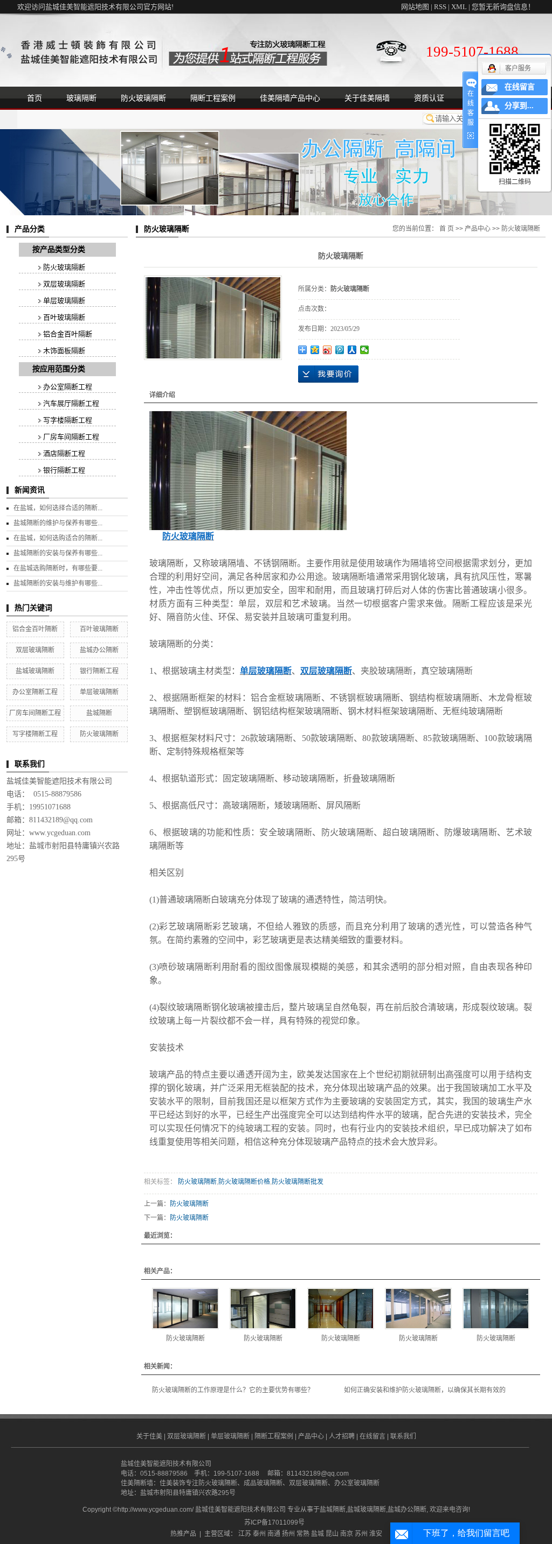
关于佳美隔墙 (367, 98)
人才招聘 (342, 1436)
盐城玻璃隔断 (35, 671)
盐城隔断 (99, 713)
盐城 (317, 1534)
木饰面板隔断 (64, 351)
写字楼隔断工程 (67, 420)
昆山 (332, 1534)
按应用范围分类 (58, 369)
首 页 (446, 228)
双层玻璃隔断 (64, 284)
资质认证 (429, 98)
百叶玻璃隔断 (64, 317)
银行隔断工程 (64, 470)
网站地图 (415, 7)
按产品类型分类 (58, 249)
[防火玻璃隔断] (185, 1308)
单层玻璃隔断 (64, 301)
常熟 (302, 1534)
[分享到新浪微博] (327, 350)
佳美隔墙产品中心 (290, 98)
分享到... (519, 106)
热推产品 (183, 1534)
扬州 (288, 1534)
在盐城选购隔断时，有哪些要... (57, 568)
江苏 (244, 1534)
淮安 (375, 1534)
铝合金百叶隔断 (67, 334)
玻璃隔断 (81, 98)
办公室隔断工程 (67, 387)
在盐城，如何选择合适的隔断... (57, 508)
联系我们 (403, 1436)
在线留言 (372, 1436)
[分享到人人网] (352, 350)
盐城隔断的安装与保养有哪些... (57, 553)
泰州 (259, 1534)
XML (459, 7)
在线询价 (328, 374)
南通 (273, 1534)
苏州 (361, 1534)
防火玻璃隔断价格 (244, 1182)
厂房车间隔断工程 (71, 437)
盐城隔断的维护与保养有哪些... (57, 523)
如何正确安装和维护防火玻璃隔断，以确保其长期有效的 (425, 1390)
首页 (34, 98)
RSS (440, 7)
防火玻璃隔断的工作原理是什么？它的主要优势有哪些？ (233, 1390)
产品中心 (478, 228)
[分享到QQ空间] (315, 350)
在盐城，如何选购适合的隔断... (57, 538)
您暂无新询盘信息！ (503, 7)
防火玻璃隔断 (143, 98)
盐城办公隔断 (99, 650)
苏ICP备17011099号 (274, 1522)
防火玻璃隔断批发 (297, 1182)
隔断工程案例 (213, 98)
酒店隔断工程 (64, 453)
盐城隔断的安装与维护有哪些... (57, 583)
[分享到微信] (364, 350)
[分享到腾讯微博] (339, 350)
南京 (346, 1534)
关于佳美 (149, 1436)
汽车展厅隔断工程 (71, 403)
